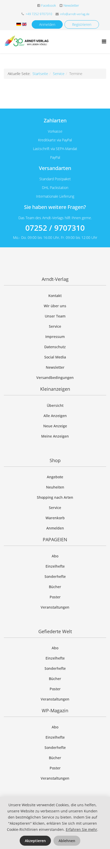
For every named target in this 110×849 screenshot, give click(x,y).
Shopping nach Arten (55, 497)
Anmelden (47, 24)
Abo (55, 556)
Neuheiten (55, 487)
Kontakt (55, 295)
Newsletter (71, 5)
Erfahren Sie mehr (81, 829)
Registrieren (81, 24)
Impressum (55, 336)
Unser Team (55, 316)
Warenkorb (55, 517)
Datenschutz (55, 346)
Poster (55, 597)
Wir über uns (55, 305)
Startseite (40, 73)
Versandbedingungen (55, 377)
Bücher (55, 586)
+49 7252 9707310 (39, 14)
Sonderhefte (55, 576)
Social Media (55, 357)
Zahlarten (55, 120)
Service (58, 73)
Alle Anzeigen (55, 415)
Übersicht (55, 405)
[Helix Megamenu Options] (104, 41)
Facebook (48, 5)
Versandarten (55, 168)
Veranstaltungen (55, 607)
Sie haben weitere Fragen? (55, 207)
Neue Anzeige (55, 425)
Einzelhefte (55, 566)
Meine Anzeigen (55, 436)
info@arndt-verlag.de (75, 14)
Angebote (55, 476)
